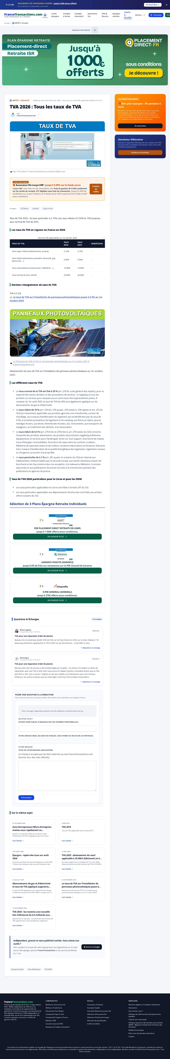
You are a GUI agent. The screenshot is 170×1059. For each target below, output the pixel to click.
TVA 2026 (48, 969)
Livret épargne (55, 15)
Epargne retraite (116, 15)
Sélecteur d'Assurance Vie (96, 1014)
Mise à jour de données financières (141, 1033)
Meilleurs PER (51, 1020)
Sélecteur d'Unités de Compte (98, 1017)
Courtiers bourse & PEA (54, 1024)
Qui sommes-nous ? (136, 1011)
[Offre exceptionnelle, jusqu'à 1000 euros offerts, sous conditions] (85, 59)
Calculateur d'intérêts (95, 1005)
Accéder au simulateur (140, 152)
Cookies (131, 1036)
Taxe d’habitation (34, 969)
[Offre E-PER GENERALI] (61, 586)
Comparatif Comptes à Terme (57, 1017)
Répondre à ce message (91, 648)
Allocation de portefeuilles (96, 1020)
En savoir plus (140, 126)
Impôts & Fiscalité (127, 15)
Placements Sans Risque (55, 1011)
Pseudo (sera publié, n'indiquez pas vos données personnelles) (48, 722)
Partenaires (133, 1008)
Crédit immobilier (93, 1024)
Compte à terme (66, 15)
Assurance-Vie (93, 15)
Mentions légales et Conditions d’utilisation (144, 1005)
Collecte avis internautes (138, 1019)
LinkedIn (36, 208)
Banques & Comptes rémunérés (57, 1027)
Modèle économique (136, 1030)
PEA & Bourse (105, 15)
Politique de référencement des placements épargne (145, 1015)
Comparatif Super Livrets (55, 1014)
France (23, 15)
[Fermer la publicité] (166, 4)
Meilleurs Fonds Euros (54, 1008)
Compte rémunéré (79, 15)
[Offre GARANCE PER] (61, 554)
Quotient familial (17, 969)
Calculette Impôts (93, 1008)
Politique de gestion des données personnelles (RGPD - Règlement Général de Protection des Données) (146, 1025)
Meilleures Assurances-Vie (55, 1005)
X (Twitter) (24, 208)
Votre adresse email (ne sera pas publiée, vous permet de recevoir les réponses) (55, 736)
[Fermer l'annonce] (95, 30)
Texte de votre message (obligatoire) (35, 750)
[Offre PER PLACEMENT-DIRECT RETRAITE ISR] (61, 520)
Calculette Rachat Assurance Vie (99, 1011)
